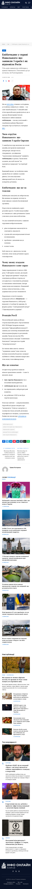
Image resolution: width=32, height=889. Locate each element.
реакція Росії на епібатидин (10, 432)
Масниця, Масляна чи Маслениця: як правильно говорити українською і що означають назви (8, 454)
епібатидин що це (7, 424)
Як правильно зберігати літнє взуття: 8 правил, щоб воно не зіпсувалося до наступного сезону (20, 696)
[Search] (26, 3)
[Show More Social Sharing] (12, 81)
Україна (12, 7)
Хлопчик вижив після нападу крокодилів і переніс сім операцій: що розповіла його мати (15, 586)
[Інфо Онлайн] (11, 3)
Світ (18, 7)
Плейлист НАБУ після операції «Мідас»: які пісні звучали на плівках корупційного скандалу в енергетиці (18, 768)
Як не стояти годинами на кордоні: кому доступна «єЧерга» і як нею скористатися (14, 640)
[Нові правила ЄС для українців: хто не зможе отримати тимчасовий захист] (16, 602)
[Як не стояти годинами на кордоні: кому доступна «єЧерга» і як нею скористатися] (16, 628)
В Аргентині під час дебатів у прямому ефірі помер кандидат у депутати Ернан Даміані (17, 806)
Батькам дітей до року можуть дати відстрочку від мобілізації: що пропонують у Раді (20, 731)
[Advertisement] (16, 26)
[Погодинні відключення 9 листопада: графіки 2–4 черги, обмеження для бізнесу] (16, 828)
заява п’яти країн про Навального (12, 427)
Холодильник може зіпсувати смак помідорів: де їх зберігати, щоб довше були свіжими (21, 720)
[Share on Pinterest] (9, 81)
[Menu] (29, 3)
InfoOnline (10, 104)
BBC (3, 128)
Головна (5, 7)
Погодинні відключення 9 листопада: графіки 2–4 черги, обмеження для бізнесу (17, 842)
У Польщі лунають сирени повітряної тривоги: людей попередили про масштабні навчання (15, 558)
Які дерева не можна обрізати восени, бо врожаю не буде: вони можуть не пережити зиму (14, 679)
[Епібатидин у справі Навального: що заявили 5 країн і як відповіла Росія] (16, 92)
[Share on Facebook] (3, 81)
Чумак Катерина (15, 467)
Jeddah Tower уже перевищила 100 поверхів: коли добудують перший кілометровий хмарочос (14, 530)
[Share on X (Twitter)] (6, 81)
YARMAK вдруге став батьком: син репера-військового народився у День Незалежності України (20, 708)
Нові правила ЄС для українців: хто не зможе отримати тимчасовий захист (15, 613)
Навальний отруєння (8, 429)
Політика (25, 7)
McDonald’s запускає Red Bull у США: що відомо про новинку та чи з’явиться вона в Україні (16, 502)
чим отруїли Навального (10, 434)
